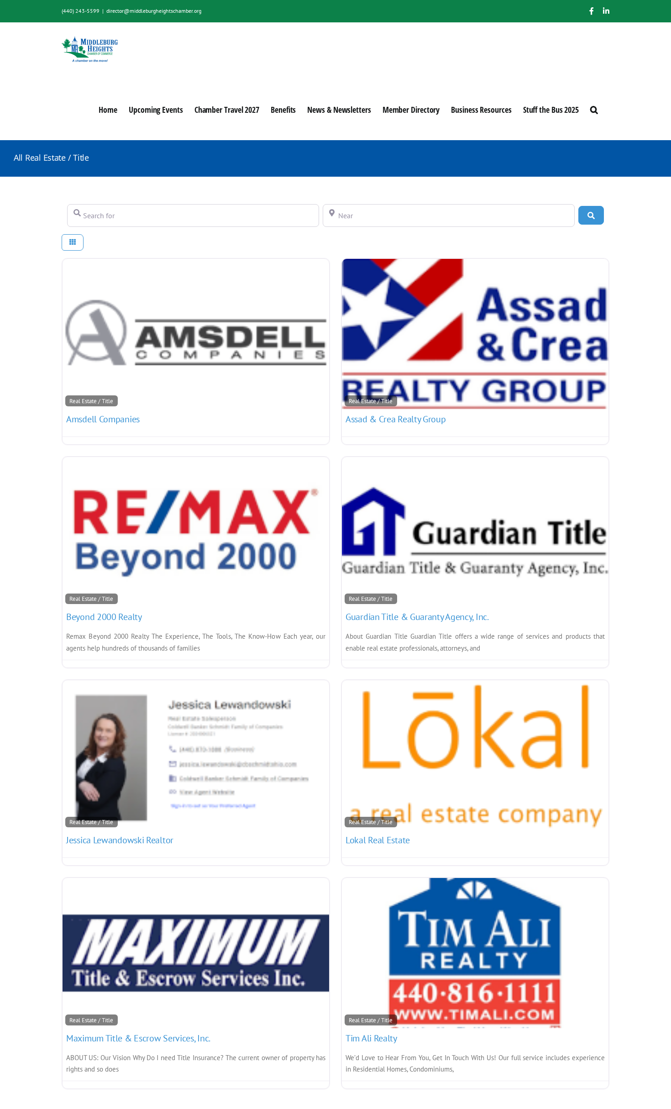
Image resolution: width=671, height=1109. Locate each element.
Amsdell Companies (103, 419)
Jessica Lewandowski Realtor (119, 840)
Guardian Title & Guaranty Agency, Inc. (417, 617)
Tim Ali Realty (371, 1038)
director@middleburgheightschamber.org (153, 10)
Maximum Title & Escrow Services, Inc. (138, 1038)
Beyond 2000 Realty (104, 617)
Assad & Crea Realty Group (396, 419)
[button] (594, 109)
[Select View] (73, 242)
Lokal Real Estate (378, 840)
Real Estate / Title (91, 401)
